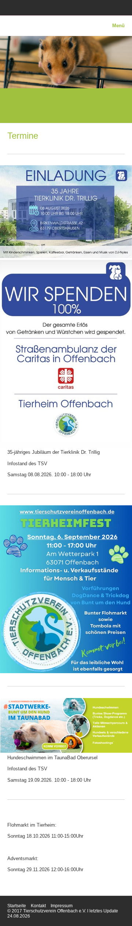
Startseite (16, 905)
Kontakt (38, 905)
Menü (118, 25)
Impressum (62, 905)
